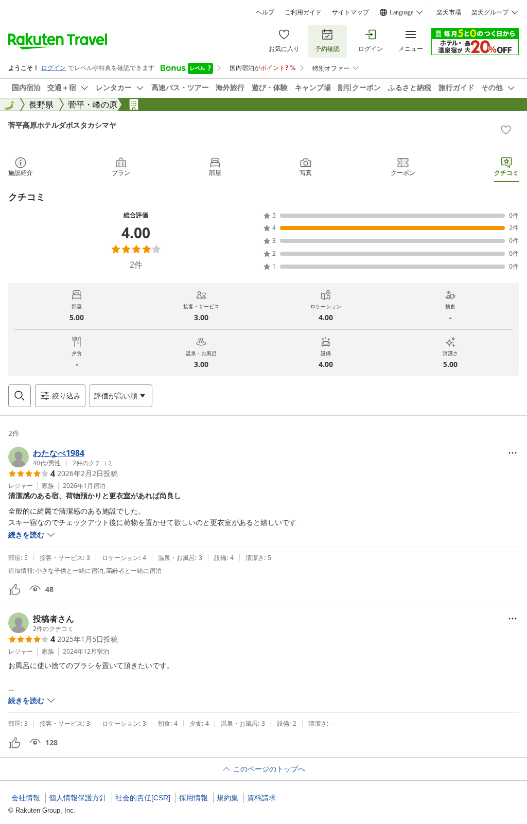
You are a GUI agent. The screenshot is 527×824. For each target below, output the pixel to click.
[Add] (506, 129)
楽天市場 (448, 12)
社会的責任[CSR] (142, 798)
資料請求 (261, 798)
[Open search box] (19, 395)
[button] (60, 457)
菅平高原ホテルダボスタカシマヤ (62, 125)
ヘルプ (265, 12)
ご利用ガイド (303, 12)
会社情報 (25, 798)
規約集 (227, 798)
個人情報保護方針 (78, 798)
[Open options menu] (512, 453)
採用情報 (193, 798)
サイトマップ (350, 12)
